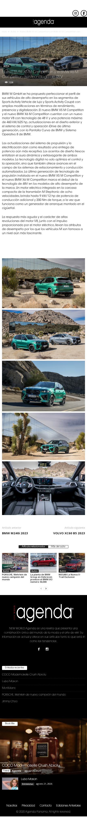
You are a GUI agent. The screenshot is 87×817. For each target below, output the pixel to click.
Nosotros (11, 805)
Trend (6, 770)
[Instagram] (47, 649)
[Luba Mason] (10, 784)
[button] (80, 22)
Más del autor (58, 547)
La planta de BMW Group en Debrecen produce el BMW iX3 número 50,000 (41, 578)
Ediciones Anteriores (68, 805)
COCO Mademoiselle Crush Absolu (24, 674)
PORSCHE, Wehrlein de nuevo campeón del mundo (14, 577)
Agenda (16, 770)
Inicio (4, 32)
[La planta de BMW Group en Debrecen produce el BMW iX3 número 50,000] (43, 563)
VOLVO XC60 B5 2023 (69, 533)
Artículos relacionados (33, 547)
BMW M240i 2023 (15, 533)
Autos (6, 66)
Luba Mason (10, 681)
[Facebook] (40, 649)
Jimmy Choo (9, 701)
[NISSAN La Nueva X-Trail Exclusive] (72, 563)
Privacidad (28, 805)
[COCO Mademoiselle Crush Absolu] (43, 746)
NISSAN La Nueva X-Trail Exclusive (70, 575)
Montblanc (9, 688)
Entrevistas (27, 784)
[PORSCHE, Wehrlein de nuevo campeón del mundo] (15, 563)
